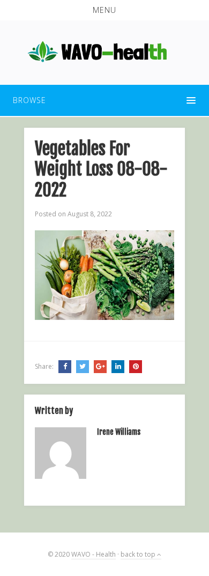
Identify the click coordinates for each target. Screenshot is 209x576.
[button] (104, 10)
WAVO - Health (93, 554)
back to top (139, 554)
